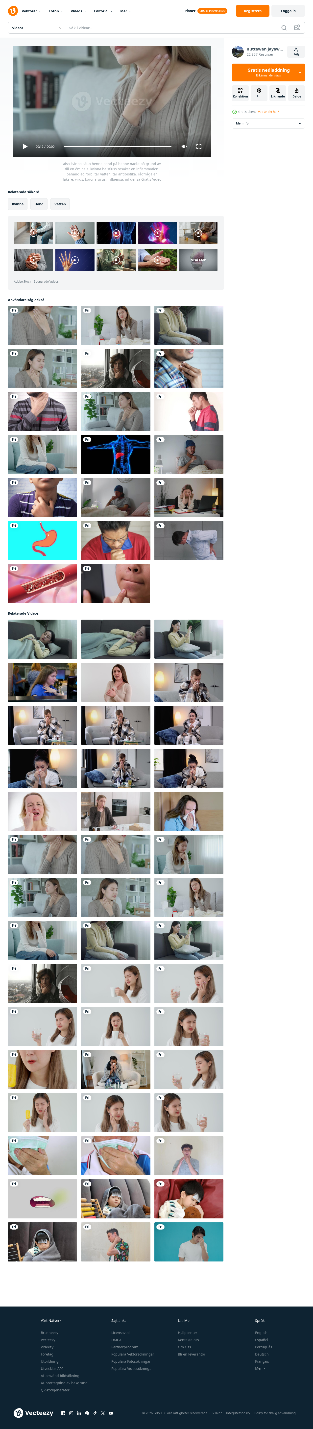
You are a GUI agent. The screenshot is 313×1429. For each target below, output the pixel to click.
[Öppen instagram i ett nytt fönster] (71, 1413)
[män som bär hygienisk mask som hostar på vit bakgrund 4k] (115, 1155)
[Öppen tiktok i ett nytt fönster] (95, 1413)
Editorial (101, 11)
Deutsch (262, 1354)
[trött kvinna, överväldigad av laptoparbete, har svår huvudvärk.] (188, 497)
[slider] (117, 146)
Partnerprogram (124, 1347)
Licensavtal (120, 1332)
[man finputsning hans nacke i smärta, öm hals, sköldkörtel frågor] (188, 368)
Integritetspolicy (238, 1413)
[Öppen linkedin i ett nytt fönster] (79, 1413)
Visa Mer (198, 260)
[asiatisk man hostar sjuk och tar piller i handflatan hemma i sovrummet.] (115, 497)
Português (263, 1347)
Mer (123, 11)
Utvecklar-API (52, 1368)
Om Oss (184, 1347)
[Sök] (284, 28)
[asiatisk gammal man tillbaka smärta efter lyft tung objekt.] (188, 540)
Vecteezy (48, 1339)
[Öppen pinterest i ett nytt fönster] (87, 1413)
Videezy (47, 1347)
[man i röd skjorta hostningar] (115, 540)
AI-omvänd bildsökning (60, 1375)
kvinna (18, 204)
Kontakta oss (188, 1339)
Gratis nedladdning (268, 72)
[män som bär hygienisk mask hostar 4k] (42, 1155)
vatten (60, 204)
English (261, 1332)
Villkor (217, 1413)
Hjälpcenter (187, 1332)
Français (262, 1361)
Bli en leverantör (191, 1354)
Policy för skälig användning (275, 1413)
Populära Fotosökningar (131, 1361)
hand (39, 204)
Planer (190, 10)
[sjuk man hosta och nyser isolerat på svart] (188, 411)
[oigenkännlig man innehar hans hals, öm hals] (42, 411)
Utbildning (50, 1361)
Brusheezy (49, 1332)
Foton (54, 11)
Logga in (288, 10)
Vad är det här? (268, 112)
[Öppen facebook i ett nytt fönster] (63, 1413)
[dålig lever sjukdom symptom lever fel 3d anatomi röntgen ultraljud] (115, 454)
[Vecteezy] (13, 11)
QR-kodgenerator (55, 1390)
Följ (296, 54)
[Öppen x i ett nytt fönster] (103, 1413)
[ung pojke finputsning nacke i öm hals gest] (42, 497)
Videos (76, 11)
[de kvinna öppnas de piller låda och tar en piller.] (115, 811)
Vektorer (29, 11)
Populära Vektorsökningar (132, 1354)
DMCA (116, 1339)
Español (261, 1339)
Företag (47, 1354)
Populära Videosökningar (132, 1368)
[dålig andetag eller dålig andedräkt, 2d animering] (42, 1198)
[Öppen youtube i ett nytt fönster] (111, 1413)
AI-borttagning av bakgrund (64, 1383)
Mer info (242, 123)
